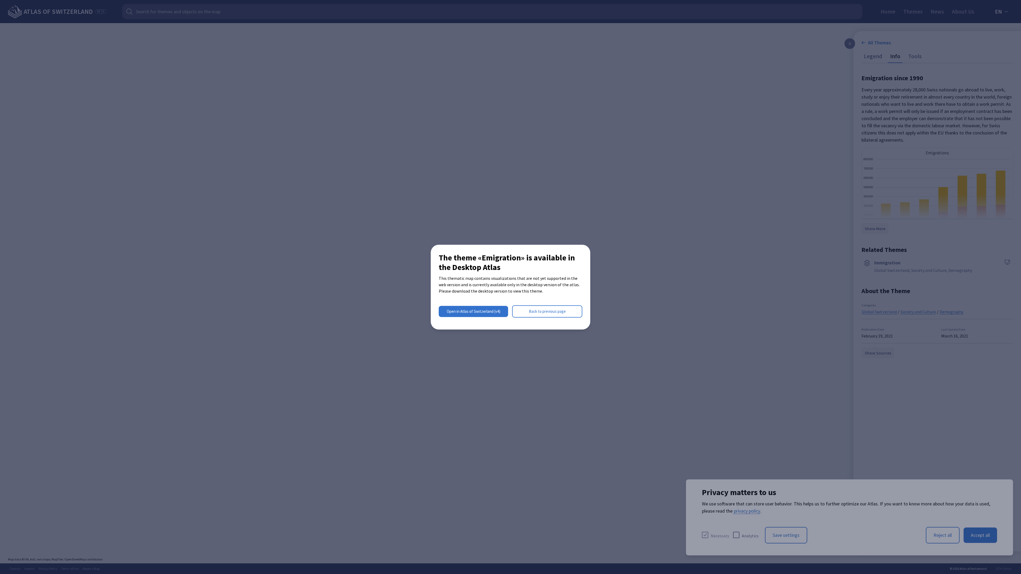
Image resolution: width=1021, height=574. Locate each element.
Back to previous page (547, 311)
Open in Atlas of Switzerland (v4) (473, 311)
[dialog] (510, 287)
